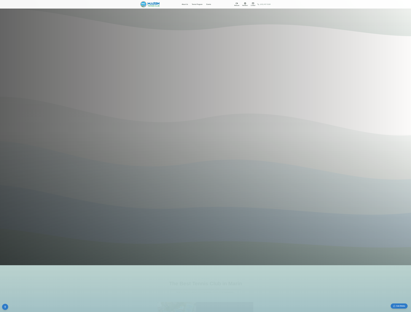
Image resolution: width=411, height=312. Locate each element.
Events (208, 4)
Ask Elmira (400, 306)
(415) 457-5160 (265, 4)
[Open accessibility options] (5, 307)
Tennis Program (197, 4)
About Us (185, 4)
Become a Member (14, 258)
